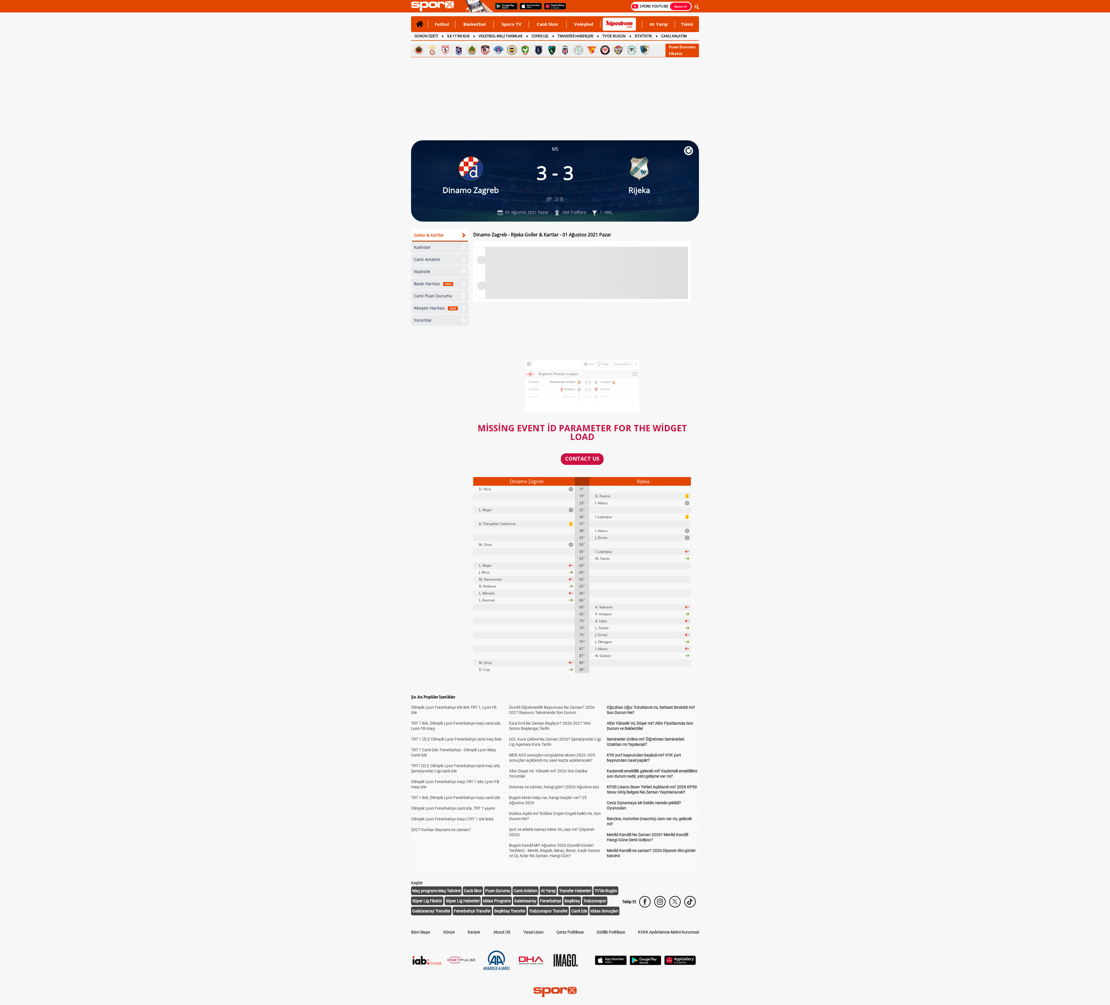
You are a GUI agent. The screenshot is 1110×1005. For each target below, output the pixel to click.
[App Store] (611, 963)
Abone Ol (680, 6)
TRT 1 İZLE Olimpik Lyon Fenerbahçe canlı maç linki (456, 739)
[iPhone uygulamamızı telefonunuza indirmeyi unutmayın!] (529, 9)
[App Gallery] (680, 963)
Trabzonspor (594, 901)
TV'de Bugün (606, 890)
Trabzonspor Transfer (548, 911)
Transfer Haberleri (575, 890)
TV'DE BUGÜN (614, 36)
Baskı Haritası (433, 283)
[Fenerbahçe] (512, 50)
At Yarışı (659, 24)
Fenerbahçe (550, 901)
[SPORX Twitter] (675, 901)
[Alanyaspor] (472, 50)
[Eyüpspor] (618, 50)
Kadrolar (422, 247)
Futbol (442, 24)
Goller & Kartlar (429, 235)
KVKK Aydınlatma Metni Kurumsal (668, 932)
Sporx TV (511, 24)
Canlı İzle (579, 911)
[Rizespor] (578, 50)
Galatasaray (525, 901)
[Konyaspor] (632, 50)
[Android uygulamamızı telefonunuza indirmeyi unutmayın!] (504, 9)
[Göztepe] (592, 50)
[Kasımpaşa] (499, 50)
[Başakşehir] (538, 50)
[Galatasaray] (432, 50)
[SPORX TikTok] (690, 901)
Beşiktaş (572, 901)
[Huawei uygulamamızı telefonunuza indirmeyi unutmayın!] (553, 9)
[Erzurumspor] (645, 50)
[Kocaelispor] (552, 50)
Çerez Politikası (570, 932)
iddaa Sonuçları (604, 911)
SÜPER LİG (540, 36)
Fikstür (676, 53)
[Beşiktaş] (565, 50)
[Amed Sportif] (525, 50)
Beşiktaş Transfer (510, 911)
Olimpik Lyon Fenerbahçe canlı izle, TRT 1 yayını (453, 808)
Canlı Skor (547, 24)
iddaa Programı (497, 901)
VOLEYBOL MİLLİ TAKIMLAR (500, 36)
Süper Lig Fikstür (427, 901)
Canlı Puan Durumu (433, 296)
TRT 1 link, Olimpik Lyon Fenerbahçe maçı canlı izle (455, 797)
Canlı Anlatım (427, 259)
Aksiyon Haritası (435, 308)
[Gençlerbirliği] (419, 50)
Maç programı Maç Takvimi (436, 890)
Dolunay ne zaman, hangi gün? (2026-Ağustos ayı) (554, 787)
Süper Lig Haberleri (463, 901)
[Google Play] (645, 963)
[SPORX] (555, 992)
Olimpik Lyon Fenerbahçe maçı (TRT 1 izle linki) (452, 819)
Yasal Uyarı (533, 932)
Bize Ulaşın (420, 932)
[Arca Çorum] (605, 50)
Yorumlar (423, 320)
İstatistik (422, 271)
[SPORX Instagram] (660, 901)
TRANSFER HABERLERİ (575, 36)
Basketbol (474, 24)
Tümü (687, 24)
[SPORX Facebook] (645, 901)
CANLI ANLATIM (674, 36)
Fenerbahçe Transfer (472, 911)
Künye (449, 932)
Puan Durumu (682, 46)
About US (501, 932)
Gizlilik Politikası (611, 932)
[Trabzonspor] (459, 50)
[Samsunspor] (445, 50)
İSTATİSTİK (643, 36)
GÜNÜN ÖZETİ (426, 36)
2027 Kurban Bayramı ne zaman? (441, 829)
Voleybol (583, 24)
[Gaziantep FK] (485, 50)
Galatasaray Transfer (431, 911)
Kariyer (474, 932)
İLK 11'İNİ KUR (458, 36)
